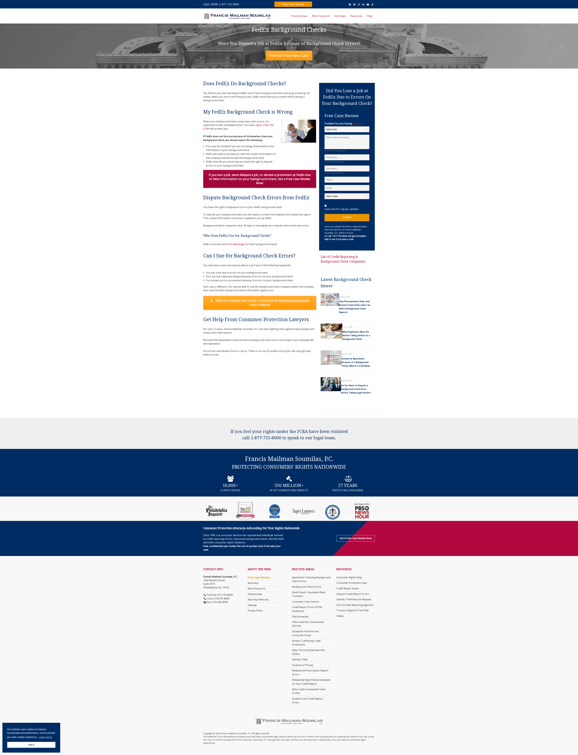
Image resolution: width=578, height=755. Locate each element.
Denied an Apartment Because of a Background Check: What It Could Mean (356, 362)
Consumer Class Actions (305, 601)
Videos (340, 616)
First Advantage (236, 244)
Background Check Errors (306, 586)
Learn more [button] (45, 737)
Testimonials (255, 594)
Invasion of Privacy (302, 665)
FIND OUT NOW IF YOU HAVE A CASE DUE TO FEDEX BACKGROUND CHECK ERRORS (262, 303)
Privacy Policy (255, 610)
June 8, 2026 (347, 354)
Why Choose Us (321, 16)
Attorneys (340, 16)
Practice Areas (299, 16)
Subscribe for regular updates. (342, 209)
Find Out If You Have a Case (289, 55)
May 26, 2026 (347, 380)
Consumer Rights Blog (349, 577)
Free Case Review (293, 4)
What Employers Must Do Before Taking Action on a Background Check (356, 335)
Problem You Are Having (343, 123)
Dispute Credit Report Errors (352, 594)
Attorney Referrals (258, 599)
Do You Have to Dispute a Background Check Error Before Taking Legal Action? (356, 389)
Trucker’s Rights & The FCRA (352, 610)
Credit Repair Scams (347, 588)
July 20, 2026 (344, 297)
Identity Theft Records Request (353, 599)
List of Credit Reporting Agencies (355, 605)
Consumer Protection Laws (351, 582)
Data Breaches (300, 616)
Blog (369, 16)
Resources (356, 16)
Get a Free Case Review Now (356, 538)
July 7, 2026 (347, 327)
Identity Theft (300, 659)
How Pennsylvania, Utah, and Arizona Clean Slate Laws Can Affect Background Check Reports (354, 307)
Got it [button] (31, 744)
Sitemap (252, 605)
